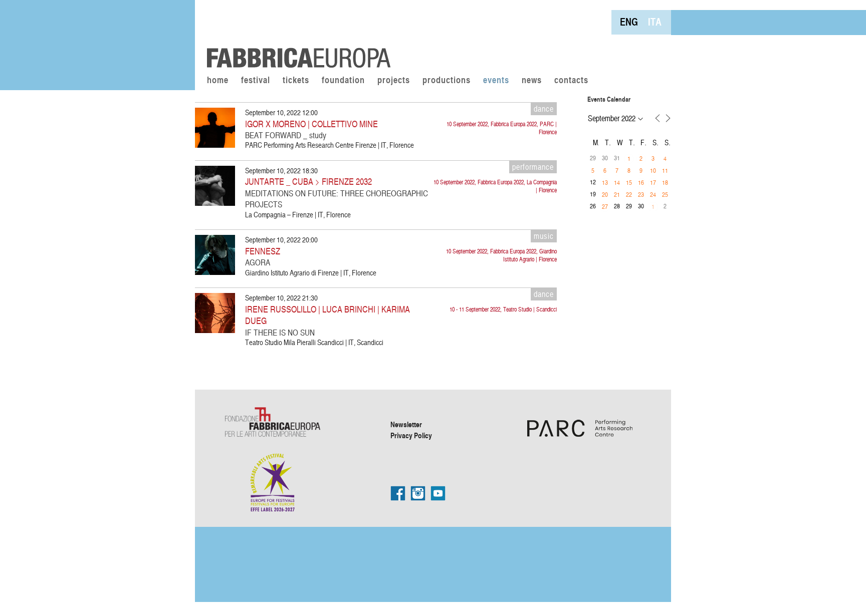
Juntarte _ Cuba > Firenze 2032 (308, 181)
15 (629, 182)
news (532, 80)
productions (446, 80)
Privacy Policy (411, 435)
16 (641, 182)
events (496, 80)
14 (617, 182)
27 (605, 206)
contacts (571, 80)
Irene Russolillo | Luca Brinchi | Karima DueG (327, 314)
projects (393, 80)
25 (665, 194)
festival (255, 80)
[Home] (295, 35)
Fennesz (262, 250)
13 (605, 182)
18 (665, 182)
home (218, 80)
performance (533, 166)
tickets (296, 80)
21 (617, 194)
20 (605, 194)
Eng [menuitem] (629, 22)
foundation (343, 80)
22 (629, 194)
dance (544, 108)
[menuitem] (629, 22)
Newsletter (406, 424)
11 (665, 170)
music (544, 235)
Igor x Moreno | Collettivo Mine (311, 123)
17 (653, 182)
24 (653, 194)
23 (641, 194)
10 (653, 170)
